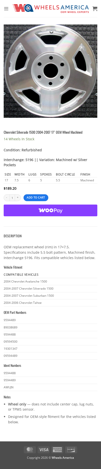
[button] (6, 8)
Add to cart (36, 197)
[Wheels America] (51, 8)
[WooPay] (50, 210)
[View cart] (94, 8)
